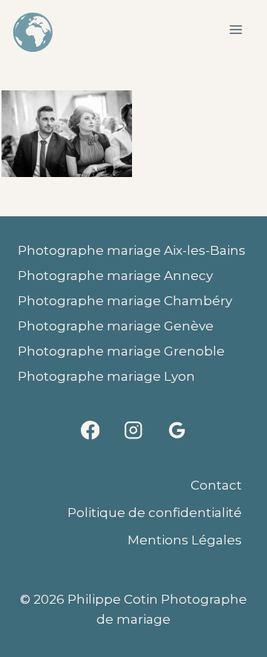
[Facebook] (90, 431)
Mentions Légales (185, 540)
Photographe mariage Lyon (106, 376)
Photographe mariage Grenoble (121, 351)
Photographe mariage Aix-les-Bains (131, 250)
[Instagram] (134, 431)
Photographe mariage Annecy (115, 275)
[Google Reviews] (177, 431)
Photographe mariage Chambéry (125, 300)
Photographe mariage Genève (116, 326)
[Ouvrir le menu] (235, 29)
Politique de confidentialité (154, 512)
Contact (216, 485)
